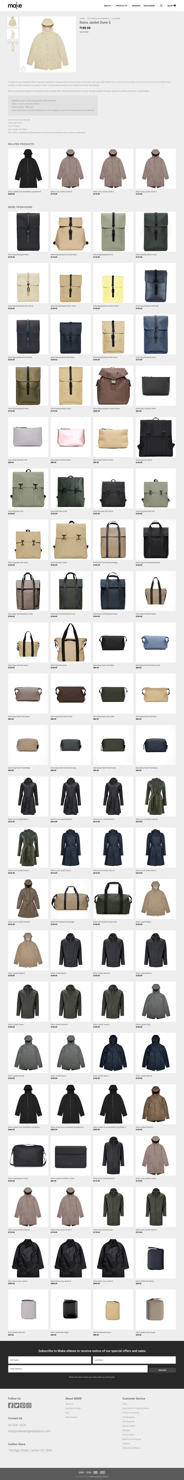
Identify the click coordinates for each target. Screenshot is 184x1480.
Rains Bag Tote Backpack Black (148, 563)
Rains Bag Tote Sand (59, 665)
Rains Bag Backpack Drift (103, 255)
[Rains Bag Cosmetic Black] (156, 386)
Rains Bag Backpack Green (146, 255)
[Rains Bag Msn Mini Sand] (28, 540)
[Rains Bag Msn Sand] (71, 540)
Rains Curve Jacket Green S (18, 870)
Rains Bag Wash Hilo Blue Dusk (148, 665)
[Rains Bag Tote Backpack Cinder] (28, 591)
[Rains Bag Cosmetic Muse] (71, 437)
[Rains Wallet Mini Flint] (28, 1310)
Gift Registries (128, 1421)
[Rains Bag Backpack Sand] (71, 386)
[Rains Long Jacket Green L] (113, 1207)
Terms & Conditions (131, 1448)
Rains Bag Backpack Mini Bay (147, 306)
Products (121, 5)
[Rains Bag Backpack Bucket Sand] (71, 232)
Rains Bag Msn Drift (16, 511)
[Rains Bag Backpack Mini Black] (28, 334)
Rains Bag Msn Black (144, 460)
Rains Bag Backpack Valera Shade (106, 409)
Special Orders (128, 1426)
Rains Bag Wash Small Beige (19, 768)
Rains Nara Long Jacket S (103, 1281)
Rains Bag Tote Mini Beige (146, 614)
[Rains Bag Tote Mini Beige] (156, 591)
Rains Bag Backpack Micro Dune (20, 306)
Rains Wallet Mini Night (60, 1332)
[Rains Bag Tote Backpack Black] (156, 540)
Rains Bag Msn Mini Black (103, 511)
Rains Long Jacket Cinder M (61, 192)
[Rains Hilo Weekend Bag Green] (113, 899)
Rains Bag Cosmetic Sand (103, 460)
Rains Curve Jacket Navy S (146, 870)
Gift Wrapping (128, 1417)
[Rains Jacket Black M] (113, 950)
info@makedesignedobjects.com (29, 1431)
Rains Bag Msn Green (59, 511)
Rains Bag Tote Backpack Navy (105, 614)
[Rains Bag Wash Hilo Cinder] (28, 694)
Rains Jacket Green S (101, 1024)
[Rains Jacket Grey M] (28, 1053)
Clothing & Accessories (98, 18)
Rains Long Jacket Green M (146, 1230)
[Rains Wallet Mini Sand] (113, 1310)
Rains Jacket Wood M (144, 1127)
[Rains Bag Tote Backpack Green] (71, 591)
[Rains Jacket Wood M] (156, 1104)
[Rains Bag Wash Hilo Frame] (71, 694)
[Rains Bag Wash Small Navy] (156, 745)
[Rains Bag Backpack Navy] (156, 334)
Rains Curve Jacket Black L (18, 819)
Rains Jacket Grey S (58, 1076)
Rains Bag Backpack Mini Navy (63, 357)
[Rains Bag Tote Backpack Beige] (113, 540)
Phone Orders (128, 1435)
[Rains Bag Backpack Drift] (113, 232)
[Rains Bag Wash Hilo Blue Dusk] (156, 642)
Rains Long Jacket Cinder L (103, 192)
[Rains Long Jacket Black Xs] (113, 1156)
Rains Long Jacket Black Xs (104, 1178)
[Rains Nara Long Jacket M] (71, 1258)
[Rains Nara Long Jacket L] (28, 1258)
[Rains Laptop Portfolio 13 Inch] (71, 1156)
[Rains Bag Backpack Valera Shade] (113, 386)
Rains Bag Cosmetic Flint (17, 460)
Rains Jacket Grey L (143, 1024)
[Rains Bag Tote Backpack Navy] (113, 591)
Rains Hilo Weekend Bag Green (105, 922)
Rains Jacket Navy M (144, 1076)
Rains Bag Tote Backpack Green (63, 614)
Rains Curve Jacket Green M (147, 819)
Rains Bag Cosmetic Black (146, 409)
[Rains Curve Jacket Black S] (113, 796)
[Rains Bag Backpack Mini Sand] (113, 334)
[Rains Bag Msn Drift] (28, 488)
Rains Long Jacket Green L (103, 1230)
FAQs (124, 1404)
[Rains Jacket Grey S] (71, 1053)
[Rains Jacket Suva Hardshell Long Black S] (113, 1104)
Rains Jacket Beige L (144, 922)
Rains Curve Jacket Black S (103, 819)
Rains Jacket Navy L (101, 1076)
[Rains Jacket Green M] (71, 1002)
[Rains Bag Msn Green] (71, 488)
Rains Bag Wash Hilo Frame (61, 717)
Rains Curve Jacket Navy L (61, 870)
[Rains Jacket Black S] (156, 950)
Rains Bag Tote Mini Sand (18, 665)
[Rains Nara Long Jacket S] (113, 1258)
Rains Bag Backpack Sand (61, 409)
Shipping (126, 1430)
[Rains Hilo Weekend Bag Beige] (71, 899)
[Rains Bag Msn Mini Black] (113, 488)
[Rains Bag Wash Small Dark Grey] (71, 745)
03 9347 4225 (17, 1425)
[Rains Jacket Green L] (28, 1002)
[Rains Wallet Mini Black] (156, 1258)
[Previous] (24, 44)
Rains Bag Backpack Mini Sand (105, 357)
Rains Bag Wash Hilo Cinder (19, 717)
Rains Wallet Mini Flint (16, 1332)
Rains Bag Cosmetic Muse (61, 460)
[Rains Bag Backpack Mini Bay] (156, 283)
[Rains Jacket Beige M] (28, 950)
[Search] (161, 5)
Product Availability (131, 1413)
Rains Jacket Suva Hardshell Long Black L (24, 1127)
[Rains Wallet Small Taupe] (156, 1310)
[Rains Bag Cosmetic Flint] (28, 437)
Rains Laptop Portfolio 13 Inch (62, 1178)
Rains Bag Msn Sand (59, 563)
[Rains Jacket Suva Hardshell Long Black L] (28, 1104)
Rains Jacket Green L (16, 1024)
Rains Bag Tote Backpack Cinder (20, 614)
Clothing (116, 18)
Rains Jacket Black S (144, 973)
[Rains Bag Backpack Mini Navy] (71, 334)
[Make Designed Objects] (15, 5)
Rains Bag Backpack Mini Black (20, 357)
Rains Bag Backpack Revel (18, 409)
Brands (136, 5)
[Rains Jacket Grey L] (156, 1002)
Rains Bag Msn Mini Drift (145, 511)
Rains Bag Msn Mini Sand (18, 563)
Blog (67, 1413)
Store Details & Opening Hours (135, 1408)
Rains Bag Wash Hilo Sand (146, 717)
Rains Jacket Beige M (16, 973)
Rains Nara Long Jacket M (61, 1281)
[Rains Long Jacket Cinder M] (71, 169)
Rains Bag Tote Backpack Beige (105, 563)
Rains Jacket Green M (59, 1024)
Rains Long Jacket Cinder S (146, 192)
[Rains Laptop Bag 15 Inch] (28, 1156)
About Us (69, 1404)
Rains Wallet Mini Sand (102, 1332)
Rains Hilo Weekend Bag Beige (62, 922)
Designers (149, 5)
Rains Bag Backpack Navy (146, 357)
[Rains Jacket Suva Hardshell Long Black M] (28, 169)
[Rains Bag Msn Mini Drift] (156, 488)
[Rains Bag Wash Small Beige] (28, 745)
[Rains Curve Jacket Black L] (28, 796)
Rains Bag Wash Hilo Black (103, 665)
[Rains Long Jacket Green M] (156, 1207)
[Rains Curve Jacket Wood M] (28, 899)
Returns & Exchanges (131, 1439)
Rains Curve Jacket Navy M (103, 870)
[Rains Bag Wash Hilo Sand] (156, 694)
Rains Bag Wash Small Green (104, 768)
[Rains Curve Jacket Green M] (156, 796)
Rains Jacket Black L (59, 973)
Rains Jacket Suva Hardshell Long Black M (24, 192)
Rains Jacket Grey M (16, 1076)
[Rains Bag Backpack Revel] (28, 386)
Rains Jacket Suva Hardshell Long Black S (109, 1127)
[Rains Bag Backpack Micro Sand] (71, 283)
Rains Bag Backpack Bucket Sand (64, 255)
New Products (71, 1417)
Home (82, 18)
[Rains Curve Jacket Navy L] (71, 848)
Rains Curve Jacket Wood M (19, 922)
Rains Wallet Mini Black (145, 1281)
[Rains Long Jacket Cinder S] (156, 169)
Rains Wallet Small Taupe (145, 1332)
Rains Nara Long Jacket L (18, 1281)
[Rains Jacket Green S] (113, 1002)
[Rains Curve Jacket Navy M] (113, 848)
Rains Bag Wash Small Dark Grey (63, 768)
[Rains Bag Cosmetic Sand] (113, 437)
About (107, 5)
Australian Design (73, 1408)
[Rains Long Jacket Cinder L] (113, 169)
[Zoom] (23, 69)
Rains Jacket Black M (101, 973)
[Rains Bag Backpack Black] (28, 232)
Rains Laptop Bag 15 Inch (18, 1178)
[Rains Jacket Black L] (71, 950)
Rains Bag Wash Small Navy (147, 768)
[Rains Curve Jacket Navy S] (156, 848)
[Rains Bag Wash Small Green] (113, 745)
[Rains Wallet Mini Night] (71, 1310)
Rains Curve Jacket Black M (61, 819)
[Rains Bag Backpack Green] (156, 232)
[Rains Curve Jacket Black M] (71, 796)
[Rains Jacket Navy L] (113, 1053)
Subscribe (162, 1370)
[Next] (71, 44)
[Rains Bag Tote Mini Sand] (28, 642)
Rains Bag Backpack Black (18, 255)
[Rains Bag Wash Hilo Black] (113, 642)
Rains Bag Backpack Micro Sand (63, 306)
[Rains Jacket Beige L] (156, 899)
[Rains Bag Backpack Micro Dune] (28, 283)
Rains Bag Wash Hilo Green (103, 717)
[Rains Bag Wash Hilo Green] (113, 694)
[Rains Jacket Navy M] (156, 1053)
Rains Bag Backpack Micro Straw (106, 306)
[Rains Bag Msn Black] (156, 437)
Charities (126, 1443)
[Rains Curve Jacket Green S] (28, 848)
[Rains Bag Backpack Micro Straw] (113, 283)
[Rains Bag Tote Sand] (71, 642)
